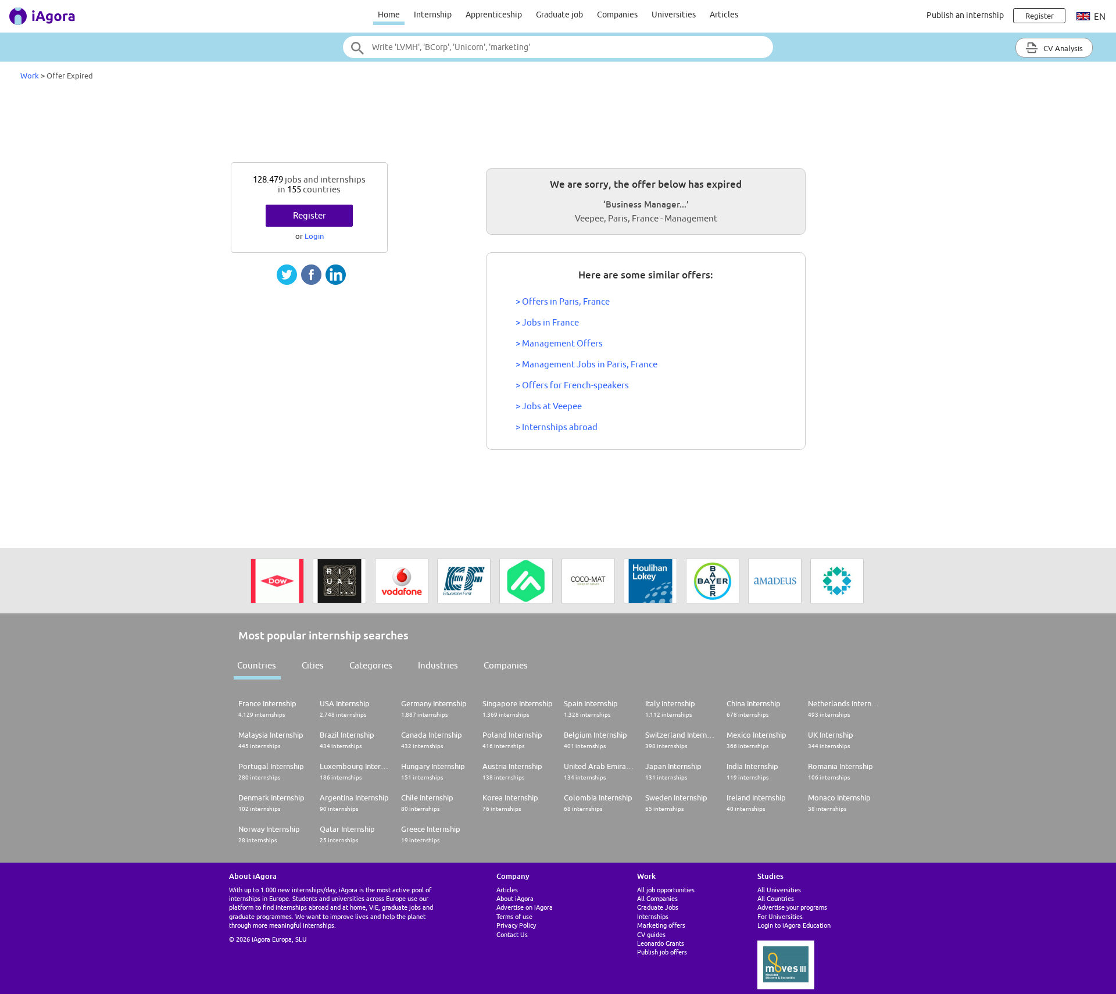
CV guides (651, 934)
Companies (617, 14)
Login (314, 236)
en (1099, 17)
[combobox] (558, 47)
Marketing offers (661, 925)
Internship (433, 14)
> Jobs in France (547, 322)
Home (389, 14)
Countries (256, 665)
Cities (313, 665)
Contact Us (512, 934)
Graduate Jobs (657, 907)
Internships (652, 916)
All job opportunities (666, 889)
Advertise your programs (792, 907)
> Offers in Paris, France (563, 301)
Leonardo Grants (660, 943)
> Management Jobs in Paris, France (586, 364)
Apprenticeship (494, 14)
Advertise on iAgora (524, 907)
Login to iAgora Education (794, 925)
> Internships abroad (557, 427)
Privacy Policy (516, 925)
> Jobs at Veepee (549, 406)
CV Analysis (1062, 48)
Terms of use (514, 916)
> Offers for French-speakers (572, 385)
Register (309, 215)
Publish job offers (662, 952)
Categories (370, 665)
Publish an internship (965, 15)
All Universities (779, 889)
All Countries (775, 898)
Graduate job (559, 14)
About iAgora (515, 898)
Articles (724, 14)
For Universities (780, 916)
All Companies (657, 898)
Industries (438, 665)
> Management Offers (559, 343)
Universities (674, 14)
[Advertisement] (558, 124)
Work (29, 75)
